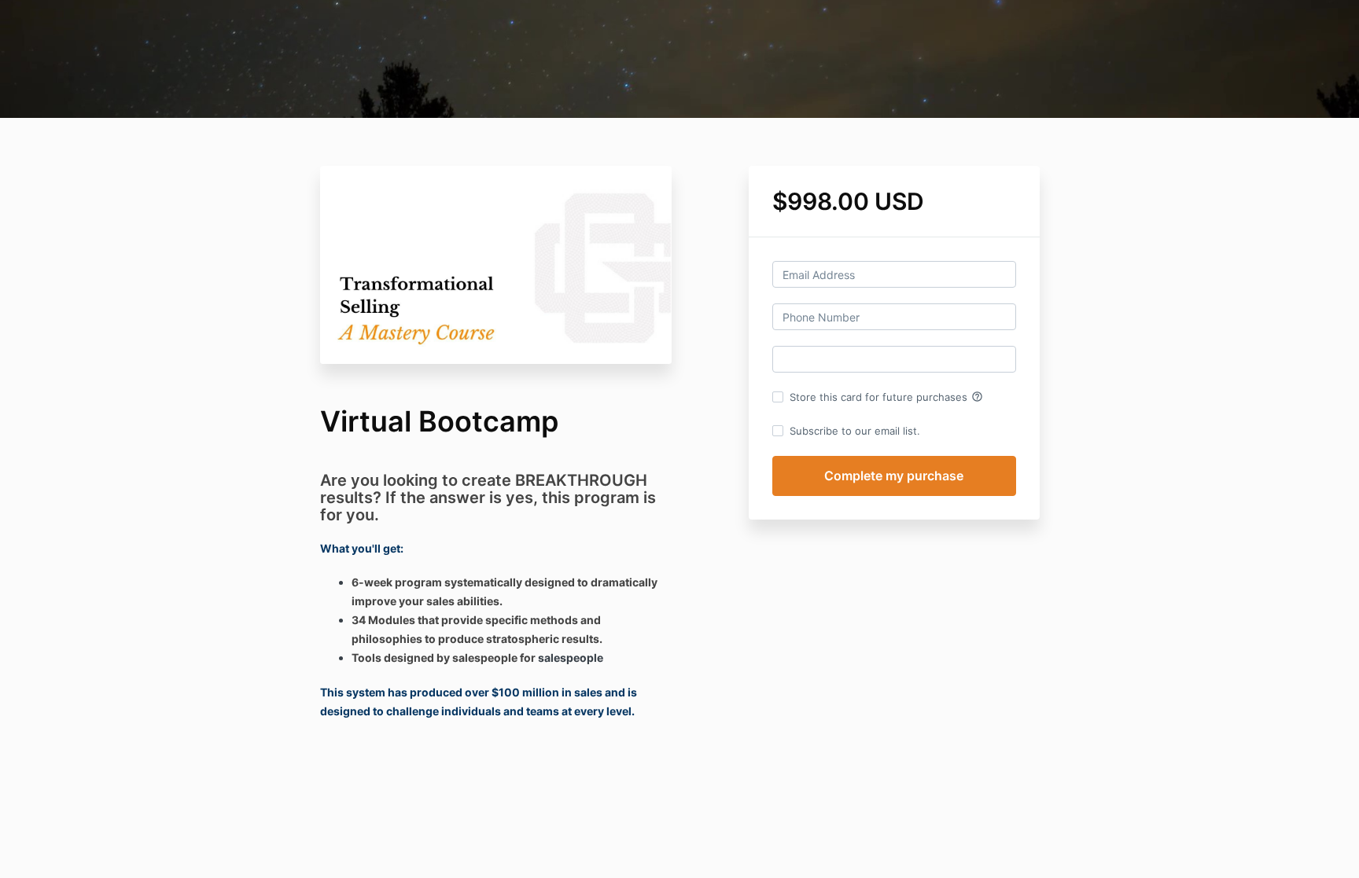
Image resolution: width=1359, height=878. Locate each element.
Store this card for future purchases (886, 397)
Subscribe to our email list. (855, 430)
